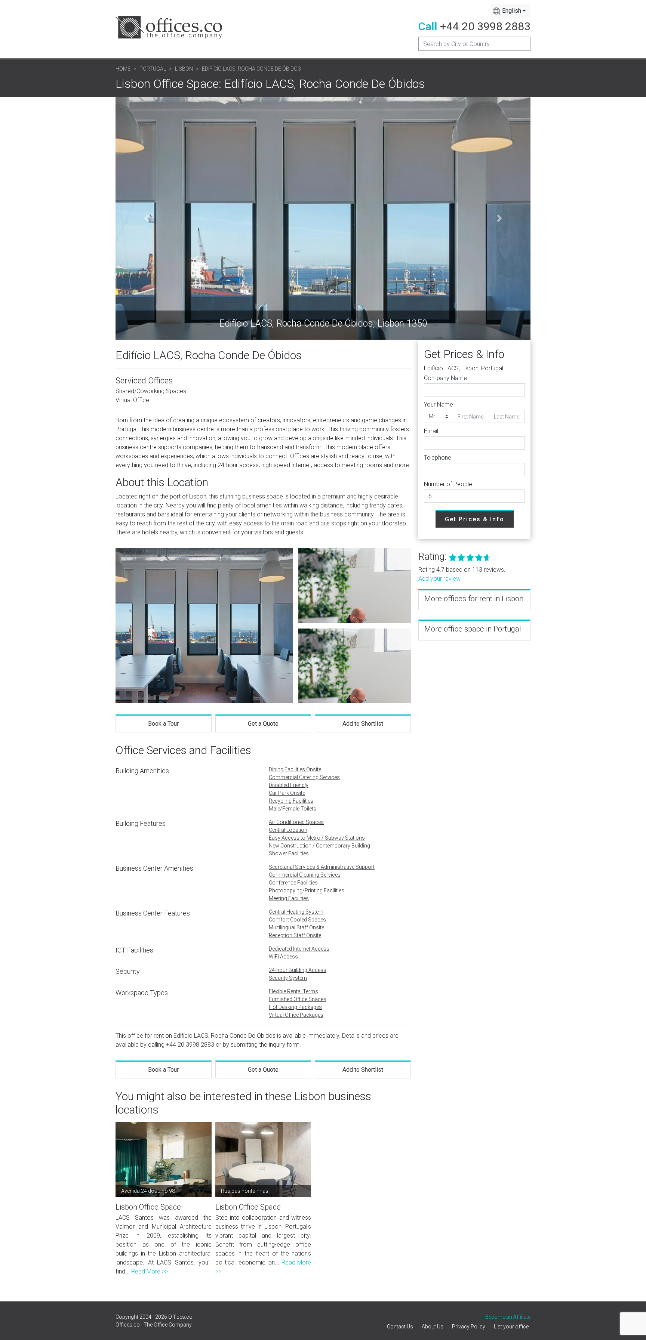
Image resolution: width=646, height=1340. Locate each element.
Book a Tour (163, 723)
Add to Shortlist (362, 723)
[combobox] (510, 11)
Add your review (439, 578)
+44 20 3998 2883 (485, 26)
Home (123, 69)
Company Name (445, 378)
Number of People (448, 484)
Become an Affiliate (507, 1317)
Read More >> (149, 1271)
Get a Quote (263, 723)
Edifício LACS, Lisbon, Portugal (463, 368)
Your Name (438, 404)
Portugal (152, 69)
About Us (432, 1327)
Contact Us (400, 1327)
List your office (511, 1327)
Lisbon (184, 69)
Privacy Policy (468, 1327)
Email (431, 431)
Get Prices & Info (474, 519)
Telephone (437, 457)
